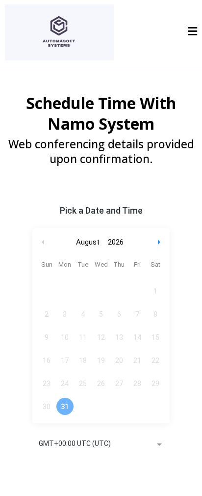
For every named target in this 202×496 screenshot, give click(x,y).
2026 (116, 242)
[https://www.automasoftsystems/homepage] (59, 32)
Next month (160, 242)
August (88, 242)
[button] (192, 32)
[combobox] (101, 444)
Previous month (43, 242)
